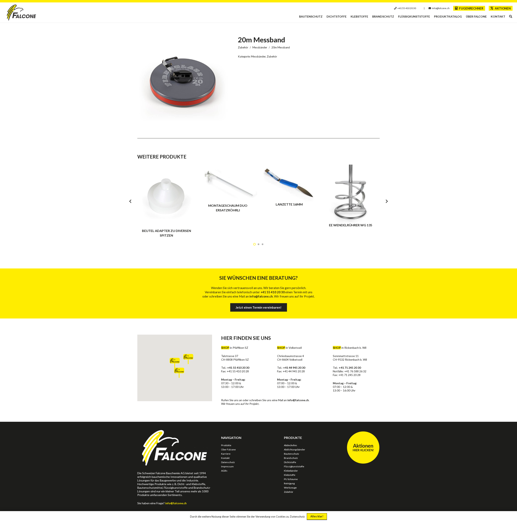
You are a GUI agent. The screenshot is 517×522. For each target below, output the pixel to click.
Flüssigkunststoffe (294, 466)
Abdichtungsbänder (294, 449)
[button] (510, 16)
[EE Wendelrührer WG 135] (350, 201)
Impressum (227, 466)
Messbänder (259, 47)
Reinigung (289, 483)
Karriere (225, 453)
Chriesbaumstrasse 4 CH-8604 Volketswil (290, 357)
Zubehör (243, 47)
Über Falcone (228, 449)
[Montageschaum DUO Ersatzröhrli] (228, 201)
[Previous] (130, 201)
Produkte (226, 445)
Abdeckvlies (290, 445)
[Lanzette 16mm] (289, 201)
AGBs (224, 470)
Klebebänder (291, 470)
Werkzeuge (290, 487)
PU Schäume (291, 479)
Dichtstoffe (290, 462)
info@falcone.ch (298, 400)
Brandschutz (291, 457)
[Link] (21, 12)
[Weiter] (386, 201)
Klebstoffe (289, 474)
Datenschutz (228, 462)
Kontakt (225, 457)
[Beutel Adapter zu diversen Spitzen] (166, 201)
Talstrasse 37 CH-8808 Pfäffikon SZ (235, 357)
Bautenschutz (291, 453)
